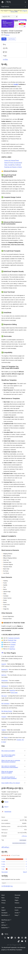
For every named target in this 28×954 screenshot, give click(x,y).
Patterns (17, 903)
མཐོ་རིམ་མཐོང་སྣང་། (5, 847)
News (2, 897)
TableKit (3, 730)
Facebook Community (14, 638)
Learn (2, 907)
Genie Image (14, 692)
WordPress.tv (5, 915)
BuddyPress (5, 927)
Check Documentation (16, 162)
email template (23, 840)
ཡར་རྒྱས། (5, 55)
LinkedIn (12, 646)
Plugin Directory (5, 6)
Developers (4, 912)
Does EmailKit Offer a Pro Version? (10, 783)
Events (16, 910)
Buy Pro (15, 164)
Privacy (3, 903)
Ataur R (6, 806)
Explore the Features (9, 160)
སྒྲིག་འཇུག (5, 52)
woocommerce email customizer (19, 843)
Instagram (13, 644)
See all (25, 872)
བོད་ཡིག (6, 934)
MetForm (3, 675)
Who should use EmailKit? (8, 750)
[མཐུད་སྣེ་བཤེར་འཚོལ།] (16, 16)
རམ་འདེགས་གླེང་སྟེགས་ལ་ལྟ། (7, 886)
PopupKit (3, 716)
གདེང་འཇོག (5, 48)
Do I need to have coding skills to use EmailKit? (8, 755)
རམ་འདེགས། (5, 59)
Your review (4, 872)
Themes (17, 897)
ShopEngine (4, 680)
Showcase (17, 895)
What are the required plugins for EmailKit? (7, 772)
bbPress (4, 925)
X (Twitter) (13, 642)
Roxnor (7, 35)
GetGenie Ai (4, 686)
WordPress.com (6, 920)
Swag (17, 915)
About (3, 895)
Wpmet (6, 737)
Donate (17, 912)
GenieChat (12, 690)
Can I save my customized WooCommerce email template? (9, 766)
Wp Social (4, 696)
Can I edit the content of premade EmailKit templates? (9, 777)
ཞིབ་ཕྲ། (4, 44)
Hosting (3, 900)
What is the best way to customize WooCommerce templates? (10, 761)
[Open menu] (25, 2)
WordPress (12, 649)
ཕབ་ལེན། (3, 39)
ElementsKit (4, 669)
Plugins (16, 900)
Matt (3, 922)
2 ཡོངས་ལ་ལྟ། (24, 836)
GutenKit (3, 664)
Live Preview (11, 39)
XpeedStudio (7, 811)
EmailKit (16, 84)
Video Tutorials (8, 164)
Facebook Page (12, 640)
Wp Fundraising (5, 703)
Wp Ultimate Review (6, 711)
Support (3, 910)
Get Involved (18, 907)
